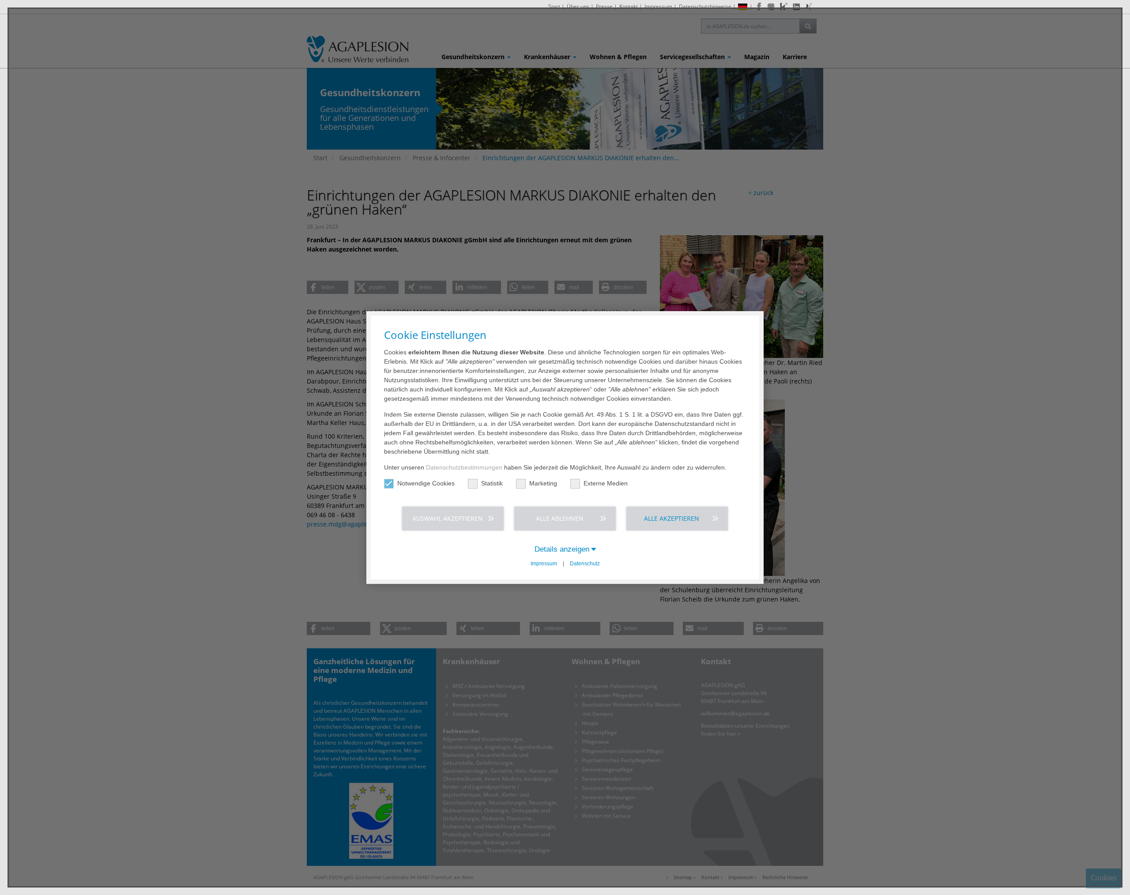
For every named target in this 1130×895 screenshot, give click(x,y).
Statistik (492, 483)
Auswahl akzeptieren (447, 518)
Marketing (543, 483)
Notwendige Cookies (426, 483)
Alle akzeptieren (671, 518)
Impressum (544, 563)
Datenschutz (585, 563)
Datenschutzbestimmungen (464, 467)
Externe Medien (606, 483)
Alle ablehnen (560, 518)
